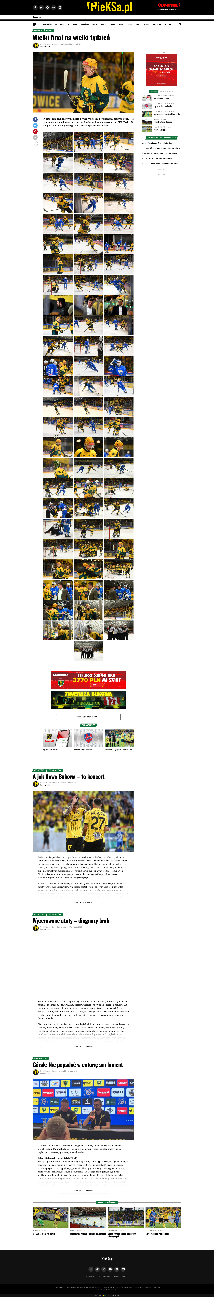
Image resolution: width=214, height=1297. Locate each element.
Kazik (47, 47)
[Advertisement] (161, 191)
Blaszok (168, 24)
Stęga (117, 1295)
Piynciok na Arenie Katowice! (159, 143)
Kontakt (125, 1276)
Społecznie (157, 24)
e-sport (113, 24)
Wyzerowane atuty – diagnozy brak (165, 148)
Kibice (138, 24)
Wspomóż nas (104, 1276)
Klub (121, 24)
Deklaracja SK (91, 1276)
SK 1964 (147, 24)
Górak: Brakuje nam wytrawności (159, 158)
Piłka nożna (47, 24)
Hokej (75, 24)
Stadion (129, 24)
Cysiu (112, 1295)
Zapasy (103, 24)
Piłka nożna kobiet (62, 24)
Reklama (116, 1276)
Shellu (47, 785)
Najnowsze (37, 17)
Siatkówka (85, 24)
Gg (143, 158)
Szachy (95, 24)
